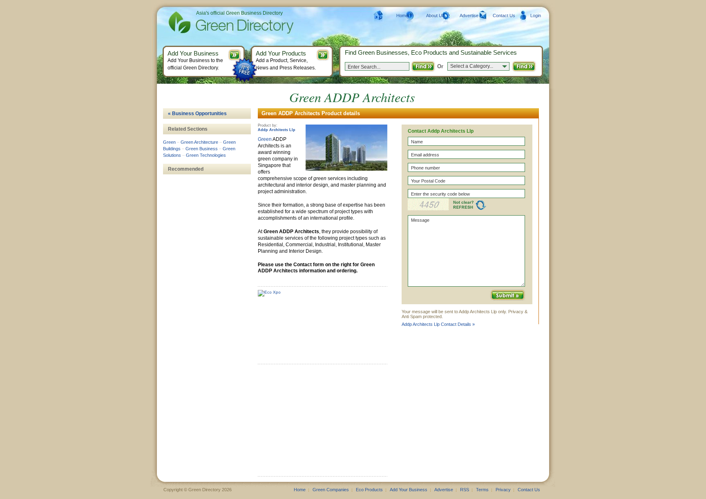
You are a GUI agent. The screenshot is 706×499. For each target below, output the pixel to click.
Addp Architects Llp (276, 130)
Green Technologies (206, 155)
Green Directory (218, 22)
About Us (435, 15)
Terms (482, 489)
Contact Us (504, 15)
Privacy (503, 489)
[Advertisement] (319, 423)
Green (265, 139)
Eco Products (369, 489)
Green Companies (331, 489)
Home (402, 15)
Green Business (201, 148)
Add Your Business (408, 489)
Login (535, 15)
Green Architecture (199, 142)
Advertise (469, 15)
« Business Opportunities (197, 113)
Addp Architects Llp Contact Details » (438, 324)
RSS (464, 489)
